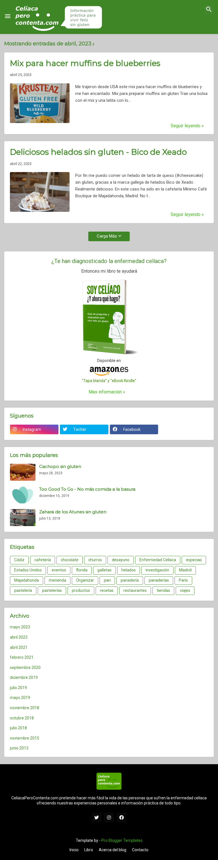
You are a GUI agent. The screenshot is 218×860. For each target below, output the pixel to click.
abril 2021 (19, 647)
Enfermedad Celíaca (157, 560)
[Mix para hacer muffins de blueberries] (40, 103)
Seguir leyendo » (187, 125)
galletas (104, 570)
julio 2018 (18, 728)
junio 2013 (19, 748)
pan (107, 580)
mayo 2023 (20, 627)
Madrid (185, 570)
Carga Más (107, 236)
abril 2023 (19, 637)
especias (194, 560)
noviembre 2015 (24, 738)
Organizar (85, 580)
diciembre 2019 (24, 677)
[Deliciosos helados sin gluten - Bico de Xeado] (40, 192)
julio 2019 (18, 687)
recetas (107, 590)
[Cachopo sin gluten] (22, 472)
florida (81, 570)
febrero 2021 (21, 657)
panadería (130, 580)
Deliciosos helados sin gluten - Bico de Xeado (98, 152)
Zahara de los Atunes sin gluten (72, 511)
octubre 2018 (22, 718)
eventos (59, 570)
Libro (88, 850)
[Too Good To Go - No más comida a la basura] (22, 494)
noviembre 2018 (24, 708)
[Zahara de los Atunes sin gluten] (22, 517)
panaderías (159, 580)
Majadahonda (26, 580)
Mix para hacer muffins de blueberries (85, 63)
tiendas (163, 590)
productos (81, 590)
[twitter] (96, 817)
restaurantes (135, 590)
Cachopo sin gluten (60, 466)
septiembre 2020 (25, 667)
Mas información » (107, 392)
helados (128, 570)
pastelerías (52, 590)
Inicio (74, 850)
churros (95, 560)
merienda (57, 580)
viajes (185, 590)
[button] (7, 16)
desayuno (120, 560)
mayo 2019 (20, 697)
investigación (157, 570)
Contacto (140, 850)
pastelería (23, 590)
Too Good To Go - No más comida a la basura (87, 489)
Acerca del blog (112, 850)
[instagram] (109, 817)
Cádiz (19, 560)
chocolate (69, 560)
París (183, 580)
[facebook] (121, 817)
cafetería (42, 560)
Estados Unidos (28, 570)
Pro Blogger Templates (121, 840)
